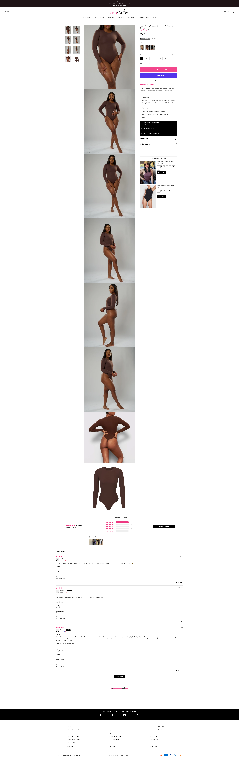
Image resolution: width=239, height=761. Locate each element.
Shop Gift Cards (72, 743)
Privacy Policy (124, 755)
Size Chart (153, 733)
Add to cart (161, 172)
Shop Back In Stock (74, 739)
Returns (152, 743)
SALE (154, 17)
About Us (112, 746)
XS (141, 58)
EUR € (6, 11)
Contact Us (153, 746)
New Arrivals (86, 17)
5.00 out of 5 (79, 526)
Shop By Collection (144, 17)
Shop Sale (70, 746)
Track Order (154, 736)
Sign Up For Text (114, 733)
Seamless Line (131, 17)
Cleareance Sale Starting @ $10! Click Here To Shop (119, 3)
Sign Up (111, 730)
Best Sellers (111, 17)
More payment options (158, 80)
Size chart (174, 55)
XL (161, 58)
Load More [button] (119, 676)
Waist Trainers (120, 17)
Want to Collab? (114, 739)
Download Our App (115, 736)
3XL (159, 169)
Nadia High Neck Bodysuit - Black (165, 185)
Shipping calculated (145, 39)
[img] (60, 556)
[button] (144, 30)
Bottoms (102, 17)
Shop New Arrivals (73, 733)
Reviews (111, 743)
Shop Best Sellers (73, 736)
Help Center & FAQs (156, 730)
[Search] (229, 12)
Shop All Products (73, 730)
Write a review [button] (164, 526)
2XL (166, 58)
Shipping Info (154, 739)
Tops (95, 17)
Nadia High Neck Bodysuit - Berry (165, 161)
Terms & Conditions (112, 755)
